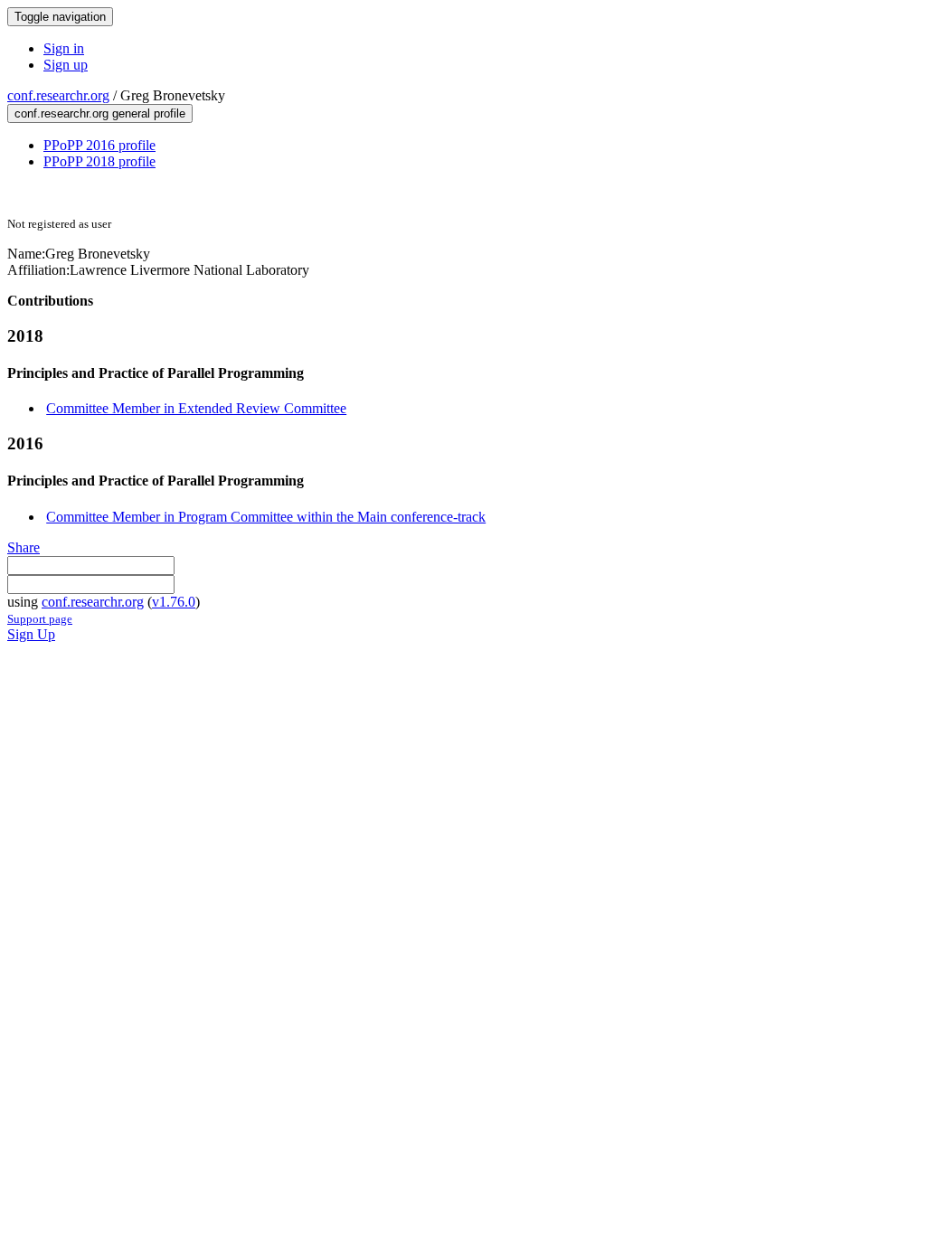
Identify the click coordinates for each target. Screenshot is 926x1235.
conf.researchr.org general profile (99, 113)
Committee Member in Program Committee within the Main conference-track (266, 516)
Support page (39, 619)
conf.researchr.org (58, 95)
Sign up (65, 64)
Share (23, 547)
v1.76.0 (173, 601)
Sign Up (31, 634)
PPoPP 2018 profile (99, 161)
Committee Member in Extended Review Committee (196, 408)
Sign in (63, 48)
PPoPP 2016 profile (99, 145)
